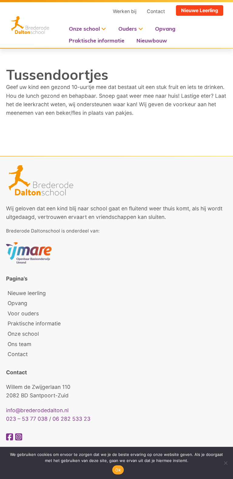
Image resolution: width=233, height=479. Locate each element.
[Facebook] (10, 437)
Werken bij (125, 11)
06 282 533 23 (71, 419)
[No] (225, 463)
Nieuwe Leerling (199, 10)
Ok (118, 469)
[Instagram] (18, 437)
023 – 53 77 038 (27, 419)
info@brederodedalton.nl (37, 410)
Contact (156, 11)
